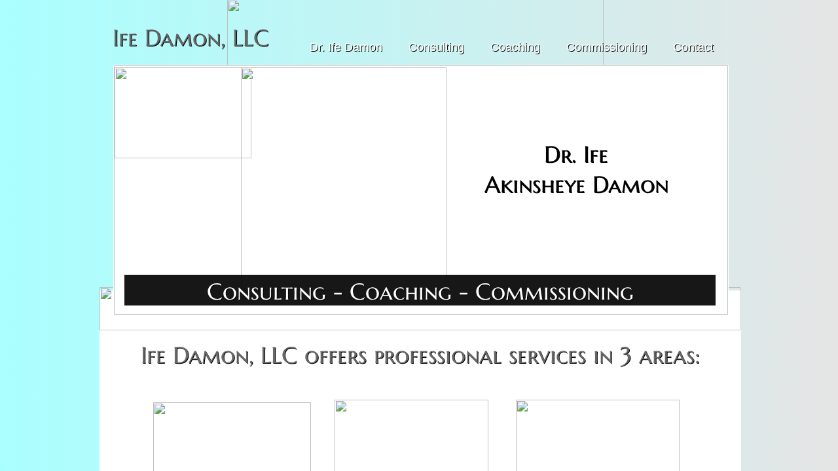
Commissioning (606, 47)
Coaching (515, 47)
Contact (693, 47)
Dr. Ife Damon (346, 47)
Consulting (436, 47)
